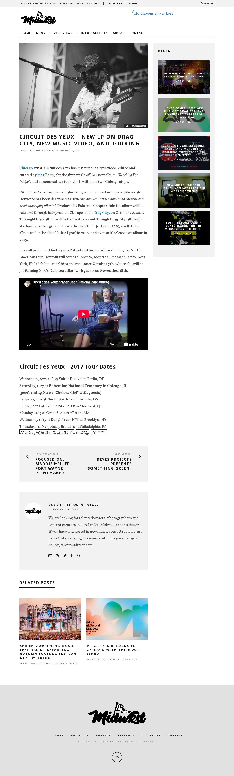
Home (26, 33)
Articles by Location (122, 3)
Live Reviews (61, 33)
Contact (137, 33)
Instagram (151, 735)
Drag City (101, 212)
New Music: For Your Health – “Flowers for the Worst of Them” (184, 188)
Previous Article (46, 454)
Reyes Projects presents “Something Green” (109, 463)
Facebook (126, 735)
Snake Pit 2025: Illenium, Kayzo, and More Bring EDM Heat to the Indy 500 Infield (184, 150)
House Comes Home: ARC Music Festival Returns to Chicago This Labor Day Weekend (184, 112)
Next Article (123, 454)
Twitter (175, 735)
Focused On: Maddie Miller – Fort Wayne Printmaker (54, 466)
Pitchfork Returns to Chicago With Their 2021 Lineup (114, 650)
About (118, 33)
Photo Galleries (93, 33)
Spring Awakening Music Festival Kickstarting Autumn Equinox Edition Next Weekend (48, 652)
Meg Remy (45, 175)
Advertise (66, 3)
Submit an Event (88, 3)
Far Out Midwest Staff (37, 150)
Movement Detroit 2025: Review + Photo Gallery (184, 75)
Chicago (26, 168)
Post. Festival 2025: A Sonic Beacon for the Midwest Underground (184, 226)
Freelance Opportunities (38, 3)
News (40, 33)
